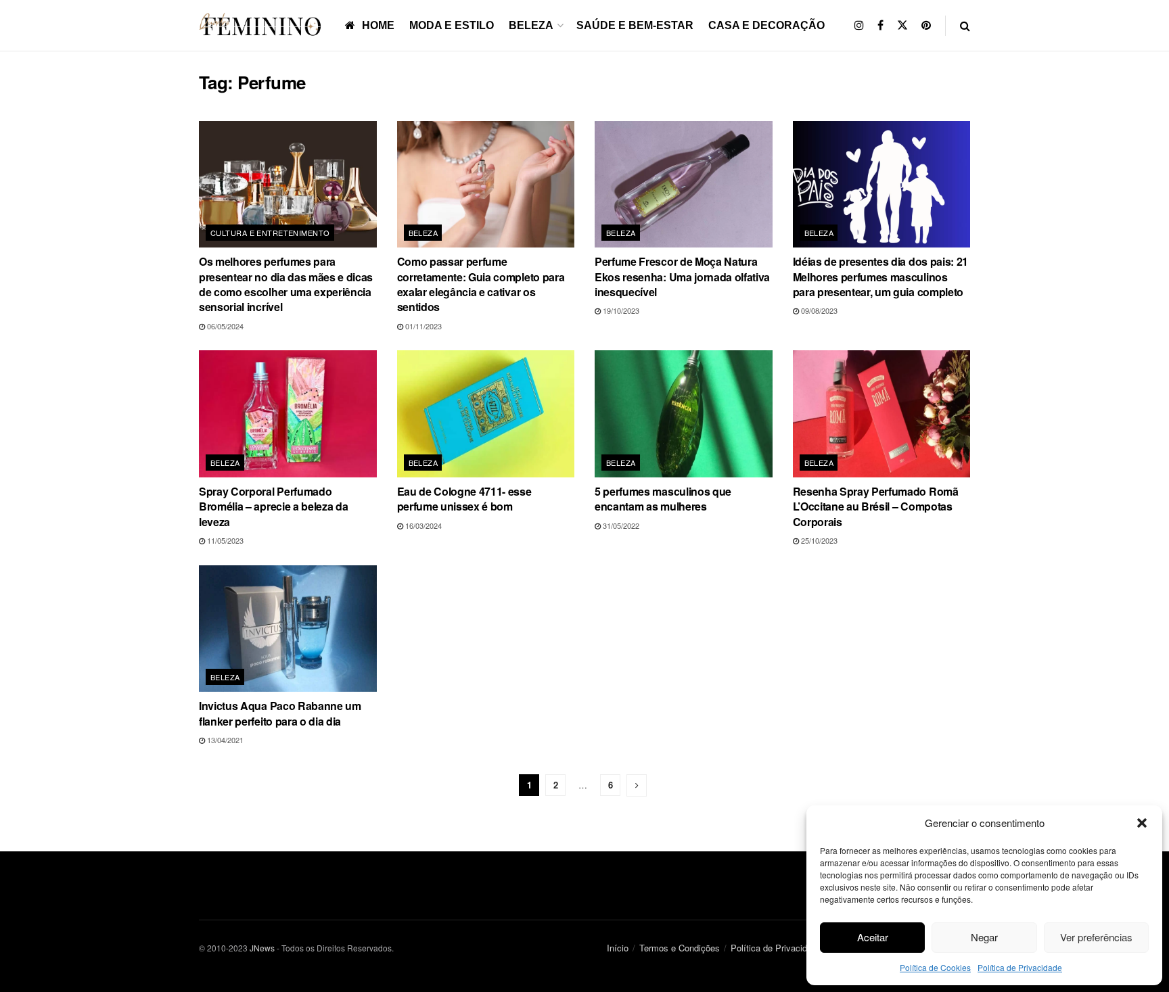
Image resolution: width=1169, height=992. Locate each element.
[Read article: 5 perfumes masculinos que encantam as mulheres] (684, 413)
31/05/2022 (620, 525)
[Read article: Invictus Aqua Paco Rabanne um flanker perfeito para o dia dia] (288, 628)
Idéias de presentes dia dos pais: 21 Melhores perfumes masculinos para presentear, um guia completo (880, 277)
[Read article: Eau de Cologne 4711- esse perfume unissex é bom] (486, 413)
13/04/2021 (224, 739)
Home (378, 25)
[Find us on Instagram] (859, 25)
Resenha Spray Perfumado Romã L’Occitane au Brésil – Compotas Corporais (876, 506)
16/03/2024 (422, 525)
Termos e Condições (679, 947)
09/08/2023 (818, 310)
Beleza (531, 25)
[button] (1142, 823)
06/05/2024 (224, 326)
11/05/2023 (224, 540)
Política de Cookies (935, 967)
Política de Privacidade (1020, 967)
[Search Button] (965, 25)
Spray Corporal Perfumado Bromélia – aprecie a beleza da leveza (273, 506)
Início (617, 947)
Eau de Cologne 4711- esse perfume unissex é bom (464, 498)
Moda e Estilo (451, 25)
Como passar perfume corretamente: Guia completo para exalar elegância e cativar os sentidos (481, 284)
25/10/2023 (818, 540)
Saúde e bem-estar (634, 25)
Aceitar (872, 937)
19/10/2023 (620, 310)
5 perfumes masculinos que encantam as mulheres (663, 498)
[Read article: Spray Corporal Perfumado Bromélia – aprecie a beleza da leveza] (288, 413)
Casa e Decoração (766, 25)
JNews (262, 947)
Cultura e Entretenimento (270, 232)
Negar (984, 937)
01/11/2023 (422, 326)
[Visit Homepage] (262, 25)
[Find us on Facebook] (880, 25)
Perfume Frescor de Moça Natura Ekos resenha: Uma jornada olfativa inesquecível (682, 277)
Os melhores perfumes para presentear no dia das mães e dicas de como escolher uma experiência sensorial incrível (286, 284)
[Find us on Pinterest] (926, 25)
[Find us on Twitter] (902, 25)
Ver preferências (1096, 937)
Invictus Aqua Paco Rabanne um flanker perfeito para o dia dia (280, 713)
